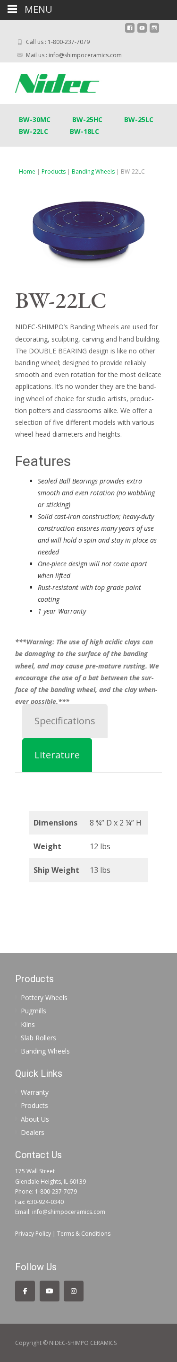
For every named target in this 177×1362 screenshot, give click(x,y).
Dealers (32, 1132)
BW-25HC (87, 119)
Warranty (35, 1092)
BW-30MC (35, 119)
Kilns (28, 1024)
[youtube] (142, 31)
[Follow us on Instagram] (74, 1291)
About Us (35, 1119)
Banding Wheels (93, 171)
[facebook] (130, 31)
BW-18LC (84, 131)
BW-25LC (138, 119)
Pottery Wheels (44, 997)
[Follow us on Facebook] (25, 1291)
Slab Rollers (38, 1037)
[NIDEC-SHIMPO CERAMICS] (66, 81)
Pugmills (33, 1010)
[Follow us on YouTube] (49, 1291)
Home (27, 171)
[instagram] (154, 31)
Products (54, 171)
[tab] (65, 721)
